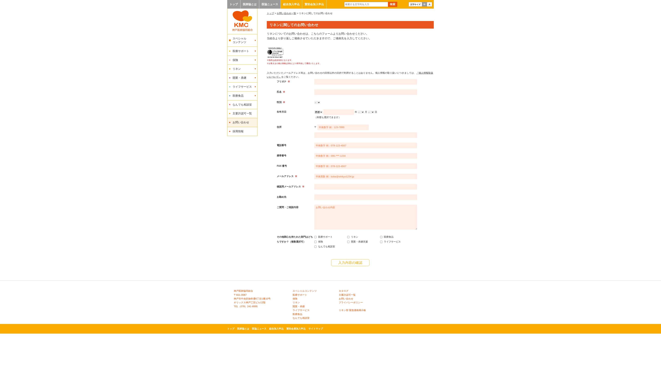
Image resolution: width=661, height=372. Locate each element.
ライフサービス (301, 310)
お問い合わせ (241, 122)
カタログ (343, 291)
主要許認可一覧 (242, 113)
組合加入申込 (291, 4)
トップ (234, 4)
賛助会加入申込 (314, 4)
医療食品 (297, 314)
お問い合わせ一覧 (286, 13)
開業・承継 (299, 306)
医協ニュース (270, 4)
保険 (295, 298)
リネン (296, 302)
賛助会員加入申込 (296, 328)
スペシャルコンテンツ (305, 291)
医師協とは (250, 4)
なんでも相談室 (242, 104)
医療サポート (300, 294)
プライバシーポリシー (351, 302)
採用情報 (238, 131)
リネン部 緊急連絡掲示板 (352, 310)
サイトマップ (315, 328)
